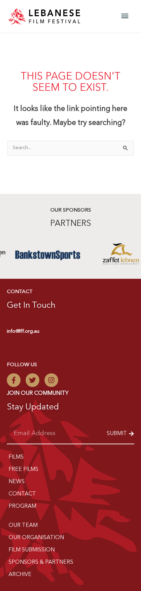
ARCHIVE (20, 574)
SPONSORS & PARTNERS (41, 562)
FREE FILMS (23, 469)
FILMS (16, 457)
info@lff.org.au (23, 331)
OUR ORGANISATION (36, 537)
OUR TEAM (23, 525)
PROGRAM (22, 506)
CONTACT (22, 494)
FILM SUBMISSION (32, 550)
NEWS (17, 482)
